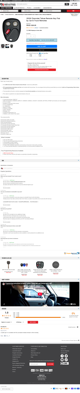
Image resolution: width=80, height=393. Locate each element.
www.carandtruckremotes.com (18, 181)
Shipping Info (15, 361)
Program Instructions (17, 353)
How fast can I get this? (6, 208)
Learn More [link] (46, 53)
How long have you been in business (9, 238)
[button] (3, 186)
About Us (33, 350)
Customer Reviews (16, 355)
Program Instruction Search (41, 69)
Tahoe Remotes (9, 14)
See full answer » (34, 201)
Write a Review (33, 322)
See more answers (6, 187)
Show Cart (63, 348)
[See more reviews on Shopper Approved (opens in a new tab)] (9, 336)
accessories (37, 7)
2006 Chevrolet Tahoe (8, 153)
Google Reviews (16, 357)
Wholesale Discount (17, 348)
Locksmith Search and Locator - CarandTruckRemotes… (16, 201)
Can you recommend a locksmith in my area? (11, 191)
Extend (14, 369)
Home (2, 14)
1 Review (36, 27)
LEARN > (65, 363)
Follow (2, 177)
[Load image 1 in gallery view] (3, 46)
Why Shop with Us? (35, 353)
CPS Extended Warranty (18, 365)
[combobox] (41, 4)
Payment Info (64, 353)
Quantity (28, 33)
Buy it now (41, 50)
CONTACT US (7, 0)
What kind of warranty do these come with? (11, 225)
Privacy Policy (34, 355)
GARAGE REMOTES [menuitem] (47, 7)
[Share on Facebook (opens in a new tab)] (5, 336)
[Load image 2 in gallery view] (12, 46)
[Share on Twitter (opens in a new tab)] (7, 335)
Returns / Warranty (17, 367)
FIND (73, 11)
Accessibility (34, 348)
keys (29, 7)
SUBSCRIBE (50, 364)
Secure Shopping (65, 350)
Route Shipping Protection (18, 363)
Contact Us (15, 359)
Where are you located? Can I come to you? (11, 176)
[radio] (40, 312)
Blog (32, 357)
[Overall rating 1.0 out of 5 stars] (30, 27)
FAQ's (13, 371)
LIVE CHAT (74, 4)
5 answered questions (44, 27)
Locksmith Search (16, 350)
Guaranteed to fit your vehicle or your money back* (35, 43)
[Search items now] (67, 4)
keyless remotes (19, 7)
